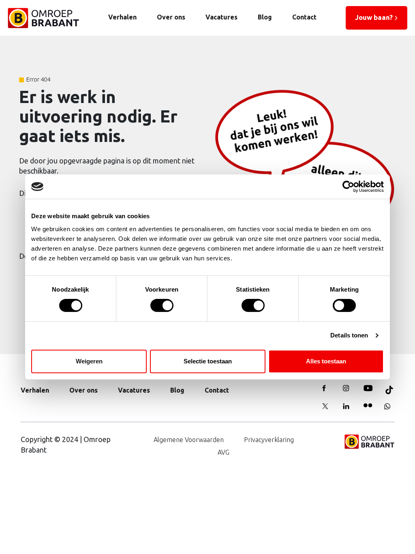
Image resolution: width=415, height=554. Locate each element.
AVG (223, 452)
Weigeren (89, 361)
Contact (304, 17)
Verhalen (122, 17)
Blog (265, 17)
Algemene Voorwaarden (189, 439)
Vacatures (221, 17)
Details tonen (349, 335)
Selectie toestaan (208, 361)
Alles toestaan (326, 361)
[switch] (161, 305)
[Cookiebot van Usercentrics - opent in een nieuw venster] (348, 186)
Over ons (171, 17)
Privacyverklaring (269, 439)
